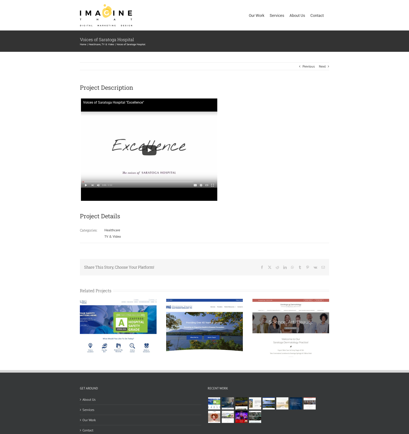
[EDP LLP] (241, 403)
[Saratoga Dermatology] (290, 301)
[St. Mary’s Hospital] (118, 301)
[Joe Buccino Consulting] (227, 403)
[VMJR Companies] (255, 403)
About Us (89, 399)
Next (322, 66)
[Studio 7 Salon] (214, 417)
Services (88, 410)
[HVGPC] (204, 301)
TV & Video (112, 236)
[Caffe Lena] (241, 417)
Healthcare (112, 230)
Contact (87, 430)
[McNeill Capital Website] (295, 403)
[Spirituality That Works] (282, 403)
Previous (308, 66)
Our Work (89, 420)
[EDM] (255, 417)
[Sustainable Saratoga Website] (227, 417)
